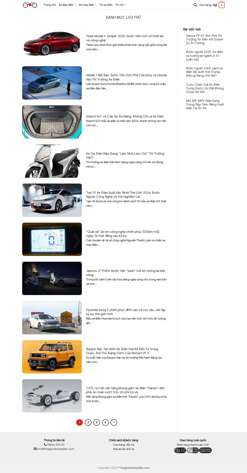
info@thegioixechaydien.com (55, 449)
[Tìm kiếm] (195, 5)
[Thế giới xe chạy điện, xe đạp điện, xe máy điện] (30, 4)
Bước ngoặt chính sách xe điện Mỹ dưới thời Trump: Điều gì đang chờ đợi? (204, 72)
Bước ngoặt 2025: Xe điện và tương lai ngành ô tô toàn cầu (204, 55)
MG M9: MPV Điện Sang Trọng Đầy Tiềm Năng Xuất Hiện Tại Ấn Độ (205, 104)
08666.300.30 (55, 444)
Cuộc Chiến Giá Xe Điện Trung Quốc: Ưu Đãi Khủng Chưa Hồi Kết (205, 88)
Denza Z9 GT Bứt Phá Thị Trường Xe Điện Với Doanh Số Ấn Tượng (204, 39)
